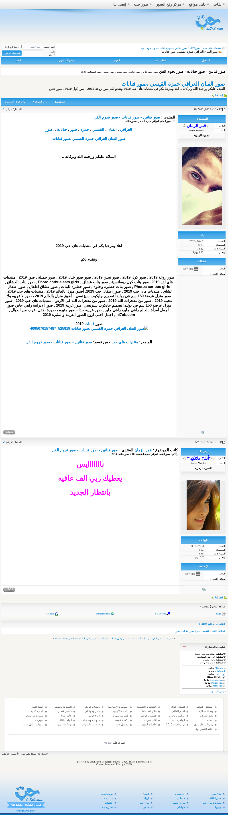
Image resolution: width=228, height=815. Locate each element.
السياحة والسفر (63, 706)
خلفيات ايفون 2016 (149, 726)
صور (73, 129)
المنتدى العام (178, 706)
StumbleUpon (103, 613)
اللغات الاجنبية (120, 711)
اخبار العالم (178, 711)
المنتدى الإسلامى (204, 706)
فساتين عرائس (148, 715)
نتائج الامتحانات (148, 711)
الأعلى (5, 754)
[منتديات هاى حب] (208, 31)
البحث (18, 60)
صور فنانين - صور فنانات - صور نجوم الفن (127, 117)
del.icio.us (160, 613)
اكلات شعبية (121, 720)
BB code (219, 668)
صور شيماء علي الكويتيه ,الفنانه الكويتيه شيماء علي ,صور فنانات (141, 638)
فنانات (62, 129)
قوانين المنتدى (218, 691)
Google (50, 613)
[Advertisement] (88, 208)
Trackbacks (216, 679)
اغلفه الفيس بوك (204, 729)
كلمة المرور (52, 53)
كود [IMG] (220, 674)
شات (217, 4)
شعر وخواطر (93, 711)
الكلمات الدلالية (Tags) (212, 624)
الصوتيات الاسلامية (118, 706)
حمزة (84, 129)
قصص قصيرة (64, 711)
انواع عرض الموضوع (15, 101)
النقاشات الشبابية (147, 706)
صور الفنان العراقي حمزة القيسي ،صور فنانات (173, 84)
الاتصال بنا (43, 754)
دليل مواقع (197, 4)
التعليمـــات (160, 60)
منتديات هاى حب (212, 48)
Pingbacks (216, 682)
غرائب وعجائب (176, 715)
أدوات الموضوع (40, 101)
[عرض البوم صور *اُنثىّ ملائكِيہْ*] (204, 590)
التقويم (117, 60)
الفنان (112, 129)
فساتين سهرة (120, 715)
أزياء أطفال (65, 720)
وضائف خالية (206, 711)
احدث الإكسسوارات (205, 722)
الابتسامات (220, 671)
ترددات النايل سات (33, 724)
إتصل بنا (119, 4)
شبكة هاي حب (28, 754)
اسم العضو (49, 46)
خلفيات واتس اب (90, 724)
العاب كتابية (37, 711)
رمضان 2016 (92, 706)
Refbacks (217, 685)
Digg (218, 613)
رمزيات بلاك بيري (203, 724)
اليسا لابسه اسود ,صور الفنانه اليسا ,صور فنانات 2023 (81, 638)
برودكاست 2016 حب (175, 726)
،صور (50, 129)
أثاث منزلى (150, 720)
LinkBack (60, 101)
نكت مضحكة (206, 715)
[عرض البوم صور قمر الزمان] (202, 433)
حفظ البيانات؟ (12, 47)
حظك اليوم (37, 706)
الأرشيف (15, 754)
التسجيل (206, 60)
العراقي (126, 129)
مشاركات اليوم (66, 60)
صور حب (141, 4)
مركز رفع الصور (168, 4)
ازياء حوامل (94, 715)
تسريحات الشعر (34, 715)
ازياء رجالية (178, 720)
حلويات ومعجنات (90, 720)
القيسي (98, 129)
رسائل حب (122, 724)
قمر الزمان (143, 450)
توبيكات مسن (64, 724)
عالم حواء (66, 715)
